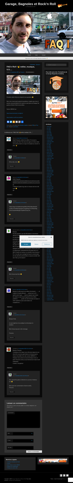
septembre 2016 (50, 299)
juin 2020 (49, 232)
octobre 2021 (49, 207)
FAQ (33, 125)
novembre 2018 (50, 260)
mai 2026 (49, 129)
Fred (14, 289)
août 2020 (49, 229)
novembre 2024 (50, 155)
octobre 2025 (49, 140)
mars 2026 (49, 132)
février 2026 (49, 134)
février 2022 (49, 201)
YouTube (67, 475)
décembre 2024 (50, 153)
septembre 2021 (50, 209)
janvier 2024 (49, 168)
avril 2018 (49, 271)
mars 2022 (49, 200)
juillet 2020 (49, 230)
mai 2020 (49, 233)
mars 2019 (49, 254)
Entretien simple (23, 125)
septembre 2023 (50, 174)
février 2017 (49, 292)
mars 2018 (49, 272)
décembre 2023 (50, 170)
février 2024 (49, 167)
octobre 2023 (49, 173)
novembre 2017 (50, 278)
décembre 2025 (50, 137)
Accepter (26, 244)
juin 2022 (49, 195)
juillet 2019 (49, 248)
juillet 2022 (49, 194)
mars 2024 (49, 165)
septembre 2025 (50, 141)
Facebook (61, 475)
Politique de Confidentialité (12, 466)
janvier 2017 (49, 293)
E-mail (9, 440)
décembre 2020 (50, 223)
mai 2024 (49, 162)
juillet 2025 (49, 143)
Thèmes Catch (65, 478)
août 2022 (49, 192)
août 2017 (49, 283)
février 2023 (49, 183)
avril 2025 (49, 147)
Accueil (29, 55)
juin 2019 (49, 250)
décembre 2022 (50, 186)
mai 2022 (49, 197)
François (22, 72)
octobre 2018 (49, 262)
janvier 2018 (49, 275)
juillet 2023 (49, 176)
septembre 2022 (50, 191)
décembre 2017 (50, 277)
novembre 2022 (50, 188)
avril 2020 (49, 235)
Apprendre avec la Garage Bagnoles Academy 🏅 (36, 58)
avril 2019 (49, 253)
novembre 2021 (50, 206)
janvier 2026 (49, 135)
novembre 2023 (50, 171)
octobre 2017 (49, 280)
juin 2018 (49, 268)
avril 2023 (49, 180)
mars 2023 (49, 182)
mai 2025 (49, 146)
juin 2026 (49, 128)
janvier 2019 (49, 257)
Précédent (32, 64)
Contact (43, 55)
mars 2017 (49, 290)
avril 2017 (49, 289)
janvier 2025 (49, 152)
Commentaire (11, 412)
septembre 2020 (50, 227)
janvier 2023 (49, 185)
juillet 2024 (49, 159)
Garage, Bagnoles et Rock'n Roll (30, 4)
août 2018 (49, 265)
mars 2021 (49, 218)
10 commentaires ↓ (30, 72)
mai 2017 (49, 287)
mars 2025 (49, 149)
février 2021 (49, 220)
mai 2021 (49, 215)
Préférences (47, 244)
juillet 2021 (49, 212)
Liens (36, 55)
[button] (51, 237)
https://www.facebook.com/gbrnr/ (15, 113)
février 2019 (49, 256)
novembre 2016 (50, 296)
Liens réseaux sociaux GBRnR (13, 464)
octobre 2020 (49, 226)
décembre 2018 (50, 259)
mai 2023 (49, 179)
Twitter (64, 475)
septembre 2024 (50, 158)
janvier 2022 (49, 203)
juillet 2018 (49, 266)
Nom (9, 433)
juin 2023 (49, 177)
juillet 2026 (49, 126)
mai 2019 (49, 251)
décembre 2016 (50, 295)
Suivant (38, 64)
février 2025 (49, 150)
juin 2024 (49, 161)
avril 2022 (49, 198)
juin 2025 (49, 144)
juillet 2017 (49, 284)
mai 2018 (49, 269)
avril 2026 (49, 131)
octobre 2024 (49, 156)
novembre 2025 (50, 138)
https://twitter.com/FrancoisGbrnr (15, 117)
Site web (9, 447)
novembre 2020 (50, 224)
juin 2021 (49, 214)
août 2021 (49, 211)
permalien (16, 126)
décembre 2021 (50, 204)
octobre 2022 (49, 189)
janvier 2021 (49, 221)
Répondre (9, 149)
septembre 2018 (50, 263)
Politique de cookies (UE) (12, 467)
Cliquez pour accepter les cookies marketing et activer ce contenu (23, 84)
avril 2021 (49, 217)
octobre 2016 (49, 298)
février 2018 (49, 274)
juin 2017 (49, 286)
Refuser (36, 244)
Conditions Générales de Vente (13, 461)
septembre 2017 (50, 281)
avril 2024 (49, 164)
